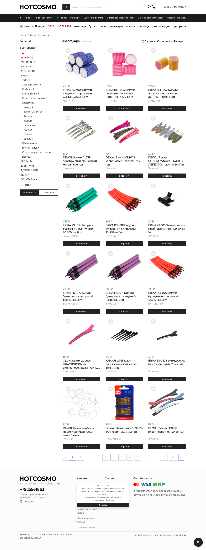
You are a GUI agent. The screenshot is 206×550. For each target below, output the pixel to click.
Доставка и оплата (93, 18)
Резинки (27, 129)
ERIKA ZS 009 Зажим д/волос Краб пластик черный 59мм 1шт (167, 229)
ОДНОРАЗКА (179, 26)
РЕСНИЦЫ (144, 26)
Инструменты (29, 147)
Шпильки (28, 138)
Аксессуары (28, 102)
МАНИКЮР (80, 26)
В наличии (150, 41)
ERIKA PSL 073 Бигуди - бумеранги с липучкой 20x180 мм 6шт (78, 229)
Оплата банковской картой (120, 18)
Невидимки (29, 125)
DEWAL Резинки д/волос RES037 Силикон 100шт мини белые (79, 432)
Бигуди (27, 107)
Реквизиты (75, 18)
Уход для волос (30, 84)
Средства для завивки (33, 98)
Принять (103, 505)
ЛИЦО (103, 26)
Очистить (49, 192)
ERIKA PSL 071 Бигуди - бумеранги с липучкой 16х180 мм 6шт (121, 296)
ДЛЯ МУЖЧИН (29, 165)
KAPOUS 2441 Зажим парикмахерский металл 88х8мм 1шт (122, 364)
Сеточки (27, 134)
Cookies (110, 500)
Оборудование (29, 143)
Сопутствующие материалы (36, 152)
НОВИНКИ (64, 26)
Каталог (29, 26)
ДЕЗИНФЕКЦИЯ (161, 26)
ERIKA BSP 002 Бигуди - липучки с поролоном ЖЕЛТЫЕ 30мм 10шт (163, 93)
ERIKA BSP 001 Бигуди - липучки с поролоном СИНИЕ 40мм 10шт (78, 93)
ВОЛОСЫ (130, 26)
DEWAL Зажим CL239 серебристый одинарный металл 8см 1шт (80, 161)
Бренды (40, 26)
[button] (149, 7)
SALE (51, 26)
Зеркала (27, 120)
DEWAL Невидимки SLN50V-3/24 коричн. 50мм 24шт (124, 430)
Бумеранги (70, 236)
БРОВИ (93, 26)
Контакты (62, 18)
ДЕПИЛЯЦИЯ (116, 26)
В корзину (81, 108)
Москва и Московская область (38, 18)
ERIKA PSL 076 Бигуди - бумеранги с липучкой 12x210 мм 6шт (163, 296)
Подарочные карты (176, 18)
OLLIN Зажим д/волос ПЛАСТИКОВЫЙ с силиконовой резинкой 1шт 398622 (81, 364)
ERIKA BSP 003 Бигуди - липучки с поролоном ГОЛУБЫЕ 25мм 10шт (121, 93)
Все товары (27, 47)
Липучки (69, 100)
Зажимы (27, 116)
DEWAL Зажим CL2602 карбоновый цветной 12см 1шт (123, 161)
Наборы (26, 156)
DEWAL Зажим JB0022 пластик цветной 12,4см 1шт (166, 430)
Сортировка (163, 41)
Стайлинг (27, 89)
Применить (29, 192)
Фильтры (179, 41)
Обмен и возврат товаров (151, 18)
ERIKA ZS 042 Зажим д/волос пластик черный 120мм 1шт (166, 362)
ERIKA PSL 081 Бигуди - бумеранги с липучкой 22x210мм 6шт (121, 229)
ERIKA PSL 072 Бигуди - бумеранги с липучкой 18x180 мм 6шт (78, 296)
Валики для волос (32, 111)
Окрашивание (29, 93)
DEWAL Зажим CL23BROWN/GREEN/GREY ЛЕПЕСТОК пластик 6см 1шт (166, 161)
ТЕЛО (24, 174)
